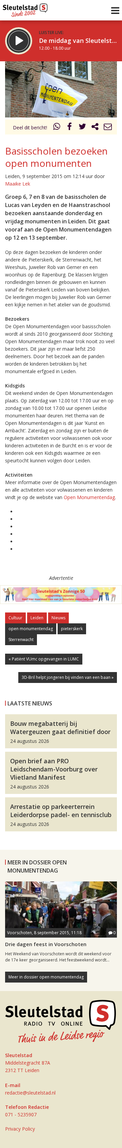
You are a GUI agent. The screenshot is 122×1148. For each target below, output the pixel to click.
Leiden (36, 618)
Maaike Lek (17, 183)
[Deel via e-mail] (108, 127)
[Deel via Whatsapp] (57, 127)
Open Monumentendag (89, 497)
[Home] (25, 8)
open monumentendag (30, 629)
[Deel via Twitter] (82, 127)
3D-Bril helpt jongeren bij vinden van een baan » (68, 677)
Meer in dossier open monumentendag (46, 977)
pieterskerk (72, 629)
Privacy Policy (20, 1129)
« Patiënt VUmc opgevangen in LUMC (43, 659)
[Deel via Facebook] (70, 127)
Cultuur (15, 618)
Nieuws (58, 618)
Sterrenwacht (21, 639)
